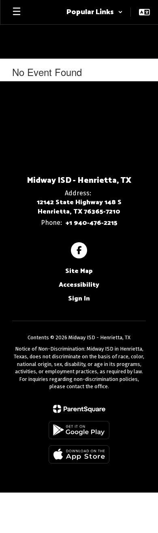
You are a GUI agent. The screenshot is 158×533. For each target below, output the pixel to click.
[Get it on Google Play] (79, 430)
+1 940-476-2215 (91, 223)
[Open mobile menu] (16, 12)
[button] (94, 12)
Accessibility (79, 284)
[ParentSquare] (79, 409)
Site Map (79, 271)
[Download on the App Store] (79, 454)
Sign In (79, 298)
